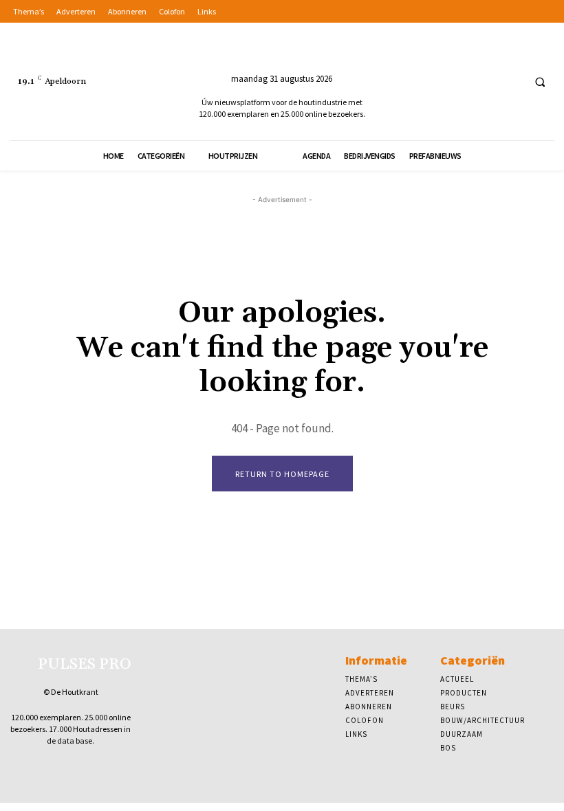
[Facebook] (459, 81)
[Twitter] (510, 81)
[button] (540, 82)
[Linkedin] (484, 81)
